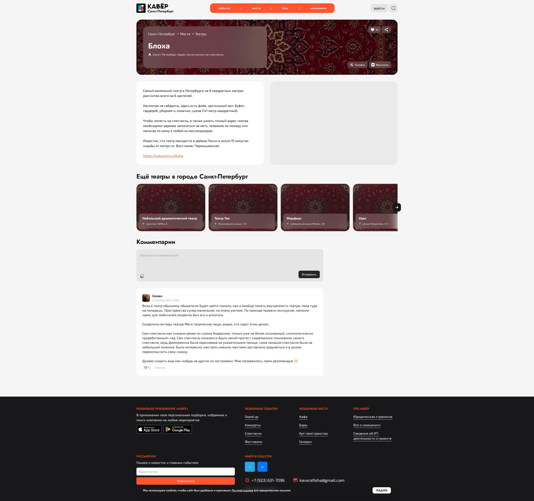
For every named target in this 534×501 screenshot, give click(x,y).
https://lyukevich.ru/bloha (163, 156)
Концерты (253, 425)
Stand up (251, 417)
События (224, 8)
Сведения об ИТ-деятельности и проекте (372, 435)
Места (256, 8)
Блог (285, 8)
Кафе (303, 417)
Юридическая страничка (372, 417)
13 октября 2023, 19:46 (165, 300)
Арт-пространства (313, 433)
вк (262, 466)
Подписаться (186, 481)
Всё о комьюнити (366, 425)
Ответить (160, 367)
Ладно (381, 490)
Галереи (305, 442)
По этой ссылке (242, 490)
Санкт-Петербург (161, 11)
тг (250, 466)
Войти (379, 8)
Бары (303, 425)
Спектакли (253, 433)
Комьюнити (318, 8)
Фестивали (253, 442)
